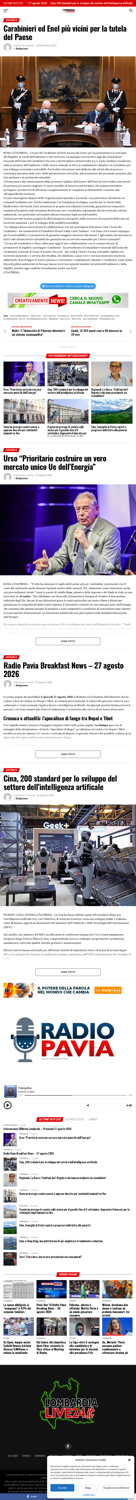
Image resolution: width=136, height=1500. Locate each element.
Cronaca (26, 1455)
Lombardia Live (110, 316)
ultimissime (91, 319)
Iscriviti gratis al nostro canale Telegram (69, 286)
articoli (36, 316)
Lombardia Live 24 (15, 319)
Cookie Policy (89, 1495)
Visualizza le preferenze (116, 1487)
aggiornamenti (20, 316)
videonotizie (108, 319)
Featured (77, 316)
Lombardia (40, 1455)
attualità (50, 316)
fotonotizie (92, 316)
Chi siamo (13, 1455)
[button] (129, 1460)
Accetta (62, 1487)
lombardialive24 (37, 319)
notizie (77, 319)
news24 (54, 319)
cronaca (64, 316)
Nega (88, 1487)
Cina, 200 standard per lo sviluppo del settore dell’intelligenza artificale (48, 3)
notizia (65, 319)
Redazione (22, 48)
